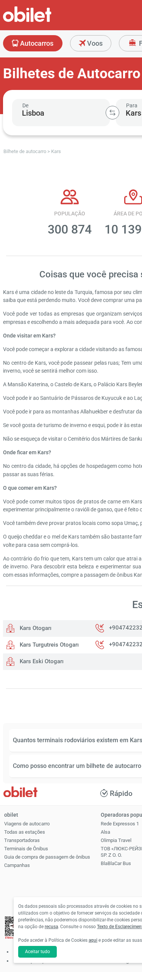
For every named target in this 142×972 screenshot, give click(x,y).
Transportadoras (22, 840)
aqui (93, 940)
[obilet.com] (45, 21)
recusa (51, 926)
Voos (94, 43)
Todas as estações (24, 832)
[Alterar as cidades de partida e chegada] (112, 112)
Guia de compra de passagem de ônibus (47, 857)
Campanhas (17, 865)
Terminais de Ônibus (26, 848)
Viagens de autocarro (27, 824)
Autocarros (36, 43)
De (25, 105)
